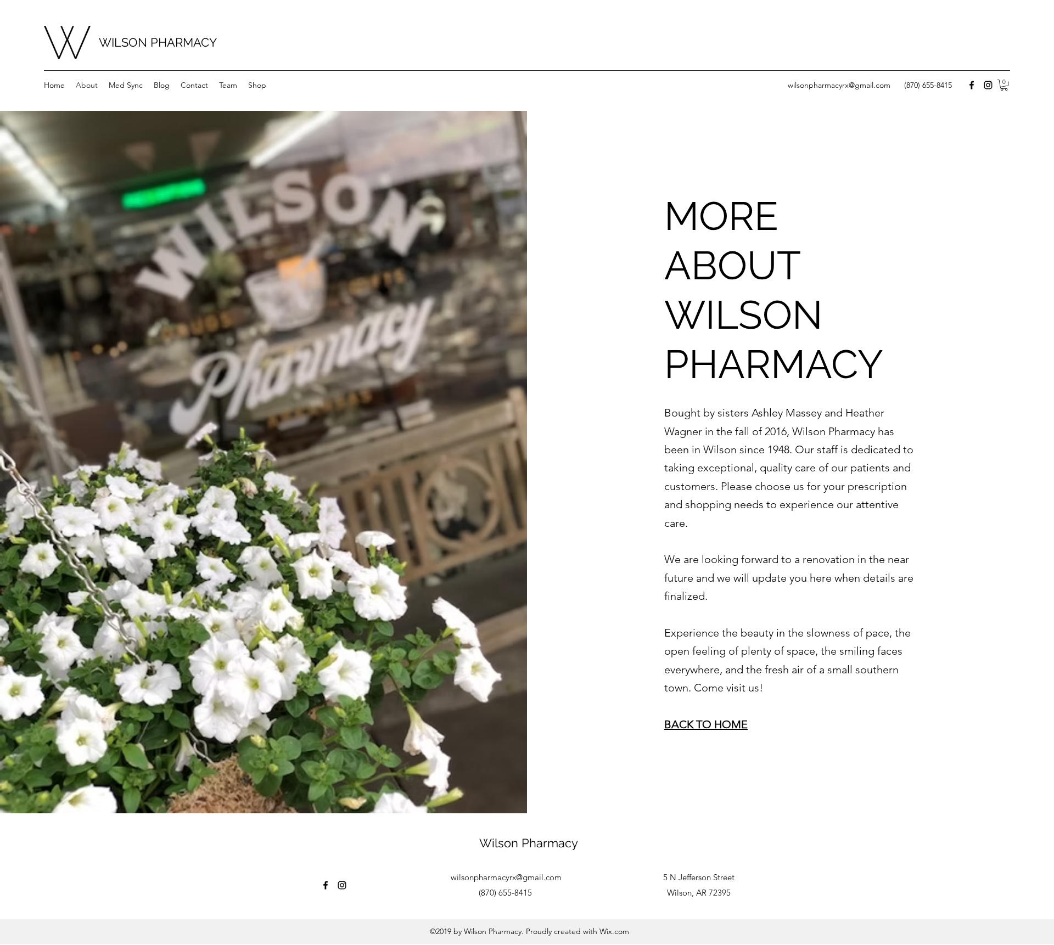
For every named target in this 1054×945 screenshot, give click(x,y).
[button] (1004, 85)
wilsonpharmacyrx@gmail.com (839, 85)
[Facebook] (971, 85)
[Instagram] (988, 85)
